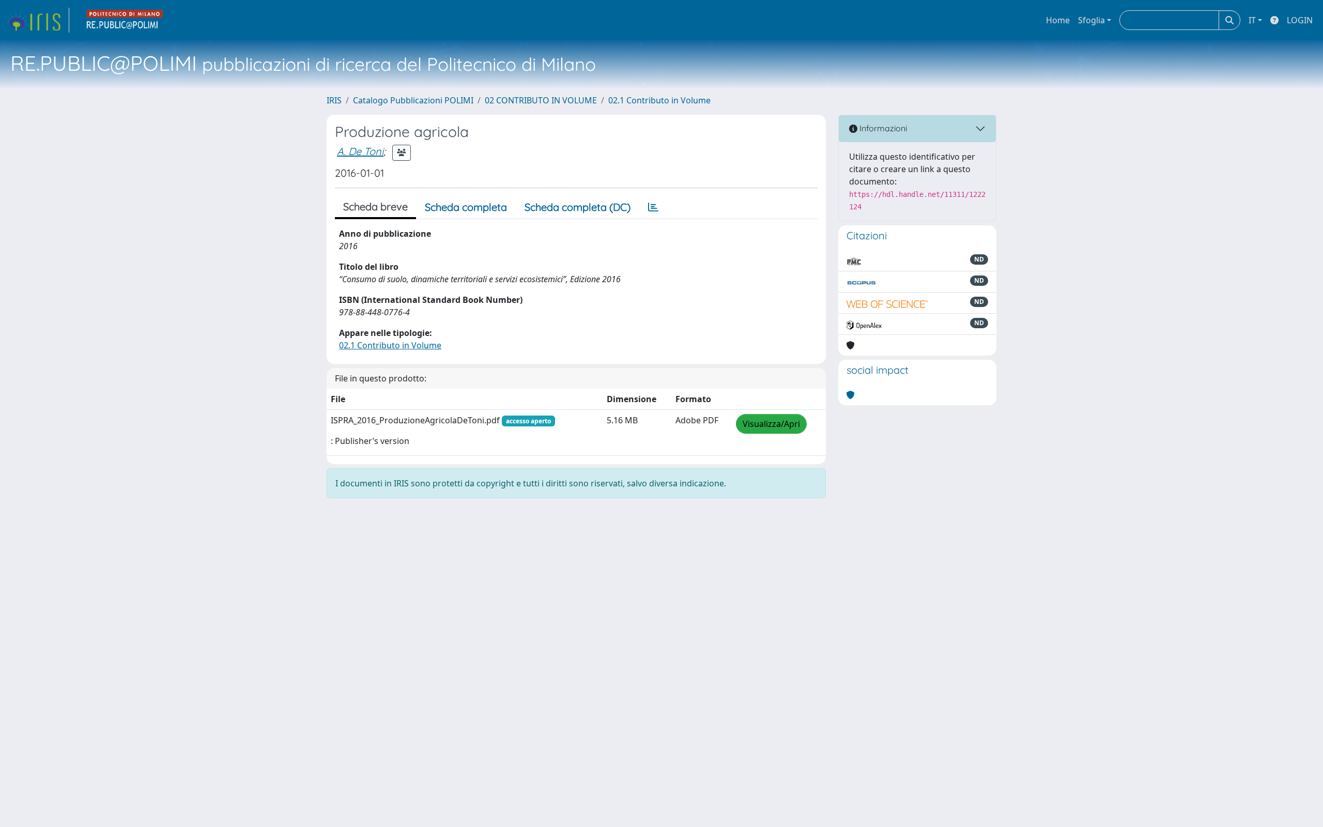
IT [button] (1252, 20)
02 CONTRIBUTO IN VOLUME (541, 100)
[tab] (653, 207)
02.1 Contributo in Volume (659, 100)
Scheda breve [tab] (375, 206)
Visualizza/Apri (771, 424)
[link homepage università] (125, 20)
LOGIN (1300, 20)
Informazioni (882, 128)
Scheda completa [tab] (466, 207)
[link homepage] (37, 20)
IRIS (334, 100)
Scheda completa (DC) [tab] (577, 207)
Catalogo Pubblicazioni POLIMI (413, 100)
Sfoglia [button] (1091, 20)
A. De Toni (360, 151)
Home (1058, 20)
